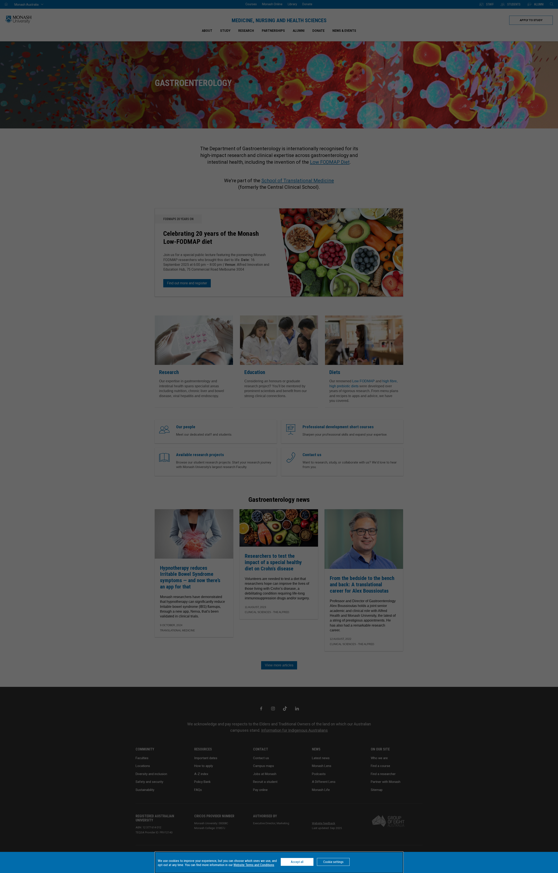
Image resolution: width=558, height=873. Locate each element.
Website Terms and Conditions (253, 865)
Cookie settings (333, 862)
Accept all (297, 862)
